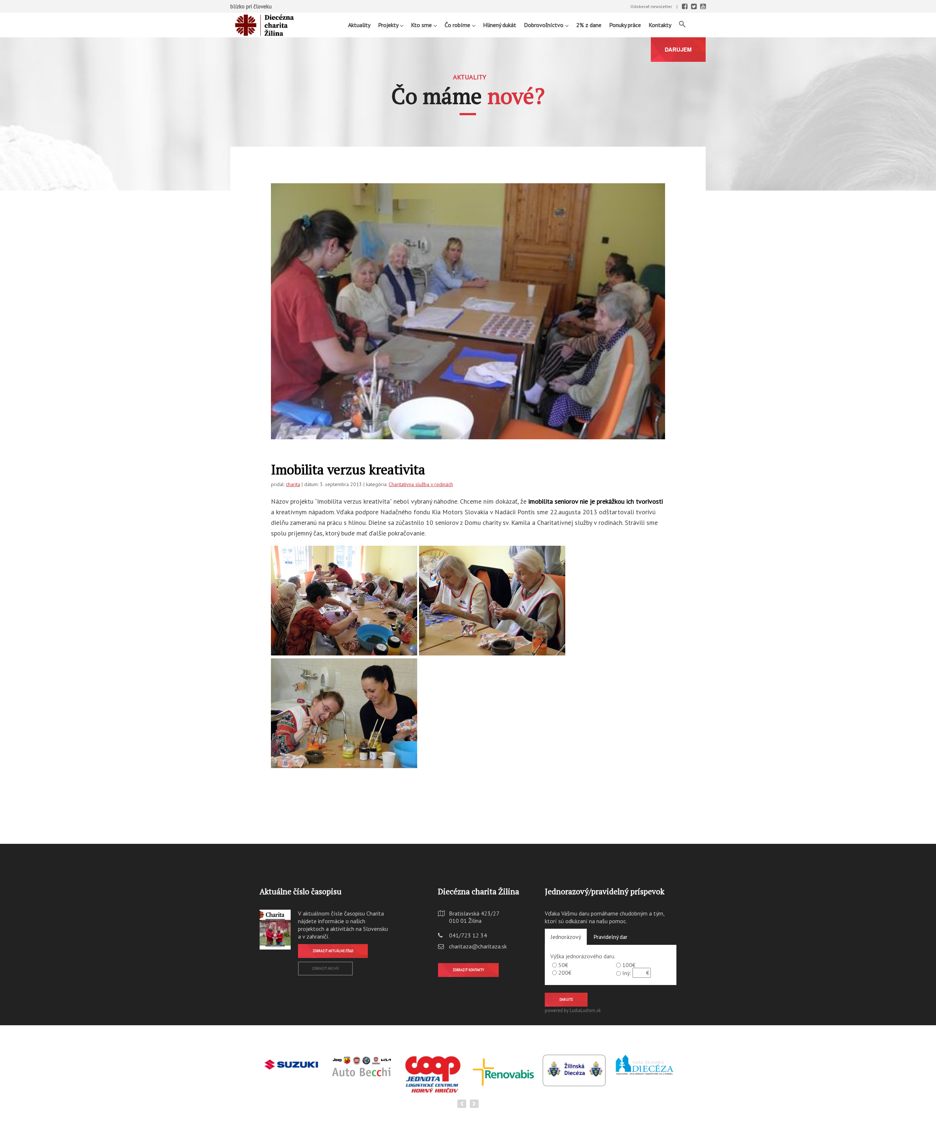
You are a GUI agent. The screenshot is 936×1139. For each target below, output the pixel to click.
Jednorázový (566, 936)
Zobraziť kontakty (468, 970)
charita (293, 484)
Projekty (389, 25)
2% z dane (588, 25)
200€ (564, 972)
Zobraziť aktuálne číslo (333, 951)
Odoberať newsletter (651, 6)
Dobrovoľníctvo (544, 25)
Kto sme (422, 25)
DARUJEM (678, 49)
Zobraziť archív (325, 968)
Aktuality (359, 25)
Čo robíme (458, 25)
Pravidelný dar (610, 936)
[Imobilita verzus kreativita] (468, 331)
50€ (563, 965)
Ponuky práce (625, 25)
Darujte (566, 999)
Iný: (626, 973)
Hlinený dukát (499, 25)
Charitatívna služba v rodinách (421, 484)
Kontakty (660, 25)
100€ (628, 965)
